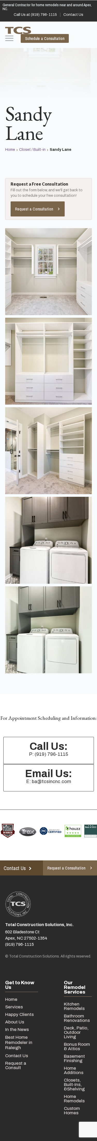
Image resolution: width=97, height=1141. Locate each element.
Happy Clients (19, 1014)
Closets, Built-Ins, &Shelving (74, 1084)
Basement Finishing (74, 1058)
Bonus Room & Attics (77, 1046)
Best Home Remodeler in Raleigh (18, 1042)
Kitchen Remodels (74, 1006)
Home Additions (73, 1070)
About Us (14, 1022)
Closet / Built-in (32, 150)
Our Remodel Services (74, 987)
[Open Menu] (9, 38)
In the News (17, 1029)
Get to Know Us (19, 985)
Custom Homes (72, 1110)
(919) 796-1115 (19, 944)
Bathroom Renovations (77, 1018)
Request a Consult (15, 1065)
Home (10, 150)
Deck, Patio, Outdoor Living (76, 1032)
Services (14, 1007)
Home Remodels (74, 1098)
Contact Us (16, 1056)
